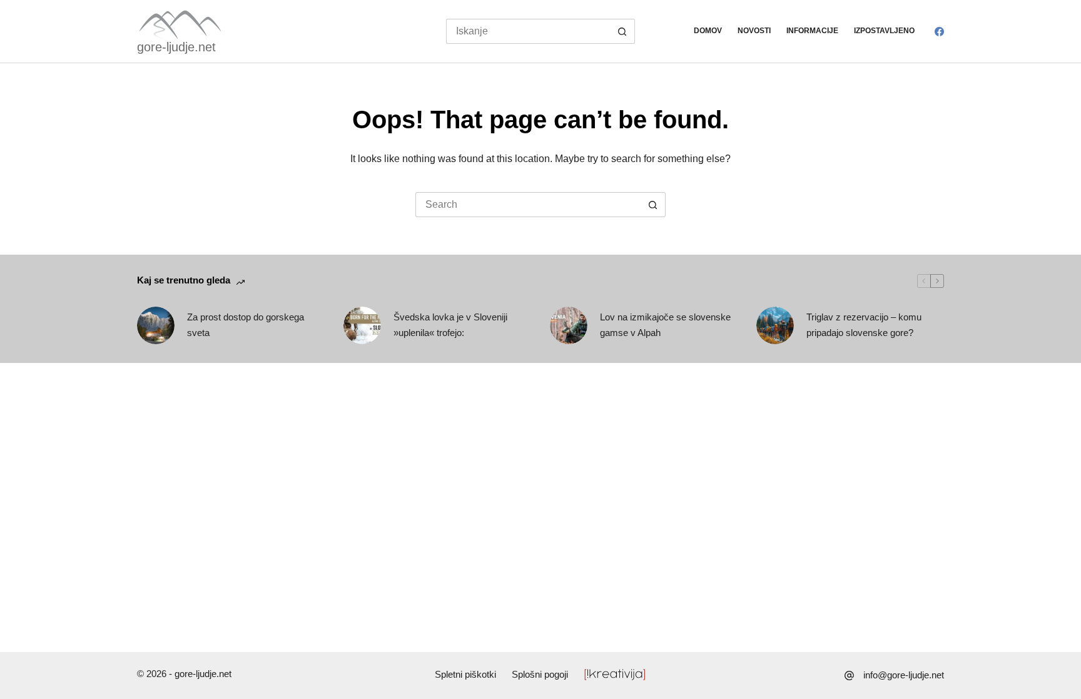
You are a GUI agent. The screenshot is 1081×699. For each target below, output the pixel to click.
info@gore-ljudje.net (903, 675)
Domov (708, 30)
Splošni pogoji (540, 674)
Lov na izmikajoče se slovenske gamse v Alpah (665, 325)
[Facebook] (939, 31)
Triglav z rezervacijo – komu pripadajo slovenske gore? (863, 325)
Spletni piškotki (465, 674)
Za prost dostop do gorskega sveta (245, 325)
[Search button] (622, 31)
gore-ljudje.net (176, 47)
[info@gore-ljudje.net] (849, 675)
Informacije (812, 30)
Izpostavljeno (884, 30)
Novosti (754, 30)
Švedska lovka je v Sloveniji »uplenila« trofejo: (450, 325)
